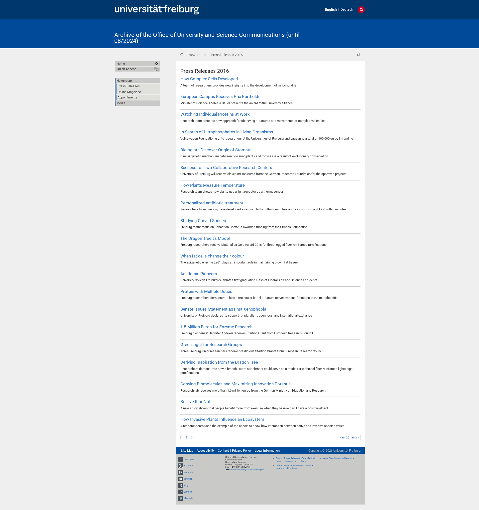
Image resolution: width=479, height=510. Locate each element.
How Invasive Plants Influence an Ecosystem (222, 419)
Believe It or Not (195, 401)
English (331, 9)
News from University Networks (338, 458)
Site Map (187, 450)
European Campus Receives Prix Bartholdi (219, 96)
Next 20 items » (349, 437)
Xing (186, 485)
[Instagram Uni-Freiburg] (180, 472)
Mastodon (189, 498)
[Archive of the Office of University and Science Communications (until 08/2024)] (340, 33)
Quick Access (126, 69)
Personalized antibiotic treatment (211, 202)
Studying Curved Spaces (203, 220)
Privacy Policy (241, 450)
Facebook (189, 459)
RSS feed (358, 54)
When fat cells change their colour (212, 256)
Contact (223, 450)
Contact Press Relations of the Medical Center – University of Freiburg (295, 459)
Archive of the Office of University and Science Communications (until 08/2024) (207, 37)
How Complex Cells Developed (209, 78)
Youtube (188, 479)
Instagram (189, 472)
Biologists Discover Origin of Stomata (215, 149)
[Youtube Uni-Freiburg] (180, 479)
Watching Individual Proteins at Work (215, 114)
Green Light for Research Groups (211, 344)
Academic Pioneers (198, 273)
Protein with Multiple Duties (206, 291)
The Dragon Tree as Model (205, 238)
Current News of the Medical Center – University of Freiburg (294, 467)
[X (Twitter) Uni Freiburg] (180, 465)
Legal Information (267, 450)
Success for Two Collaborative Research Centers (226, 167)
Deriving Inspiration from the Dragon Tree (219, 362)
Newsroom (197, 55)
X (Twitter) (189, 465)
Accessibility (206, 450)
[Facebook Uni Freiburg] (180, 459)
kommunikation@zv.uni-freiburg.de (246, 469)
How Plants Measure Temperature (212, 185)
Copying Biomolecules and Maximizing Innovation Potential (236, 383)
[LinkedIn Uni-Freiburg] (180, 492)
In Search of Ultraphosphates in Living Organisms (226, 131)
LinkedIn (188, 492)
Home (181, 54)
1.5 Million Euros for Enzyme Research (216, 326)
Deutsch (347, 9)
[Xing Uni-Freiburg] (180, 485)
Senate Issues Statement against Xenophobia (223, 309)
